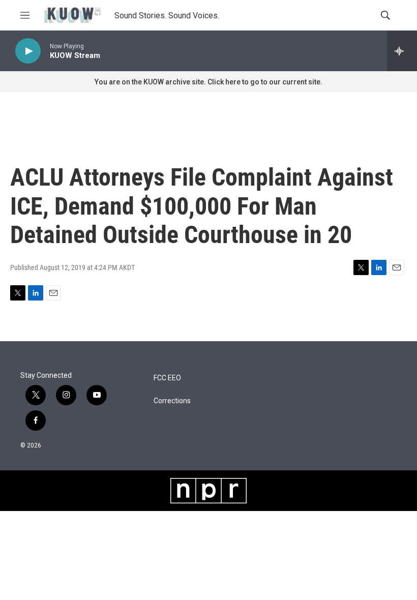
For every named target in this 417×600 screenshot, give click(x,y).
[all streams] (402, 51)
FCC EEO (167, 378)
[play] (28, 51)
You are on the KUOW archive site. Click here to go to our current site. (208, 82)
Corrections (172, 401)
